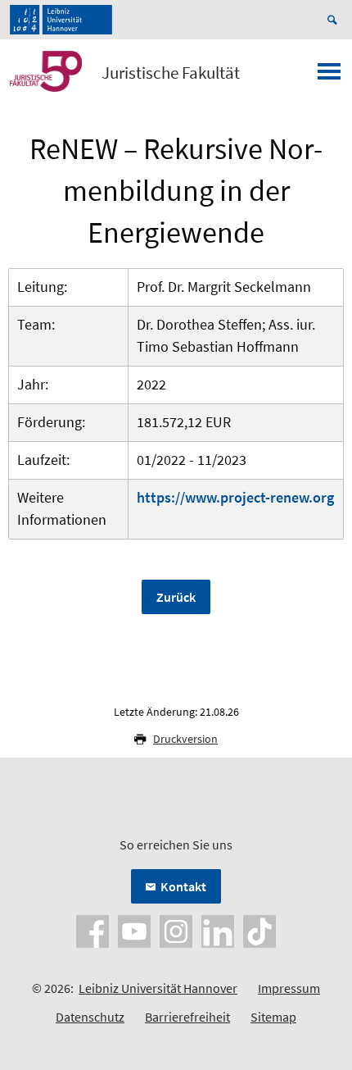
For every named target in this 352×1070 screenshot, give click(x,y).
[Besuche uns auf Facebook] (92, 930)
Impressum (289, 988)
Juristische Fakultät (171, 73)
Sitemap (273, 1017)
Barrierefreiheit (187, 1017)
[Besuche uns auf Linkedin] (218, 930)
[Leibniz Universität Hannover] (61, 19)
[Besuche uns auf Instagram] (176, 930)
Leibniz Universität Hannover (158, 988)
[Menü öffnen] (329, 76)
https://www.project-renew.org (235, 497)
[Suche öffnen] (334, 20)
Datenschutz (90, 1017)
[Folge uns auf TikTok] (259, 930)
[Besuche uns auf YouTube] (134, 930)
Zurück (176, 597)
